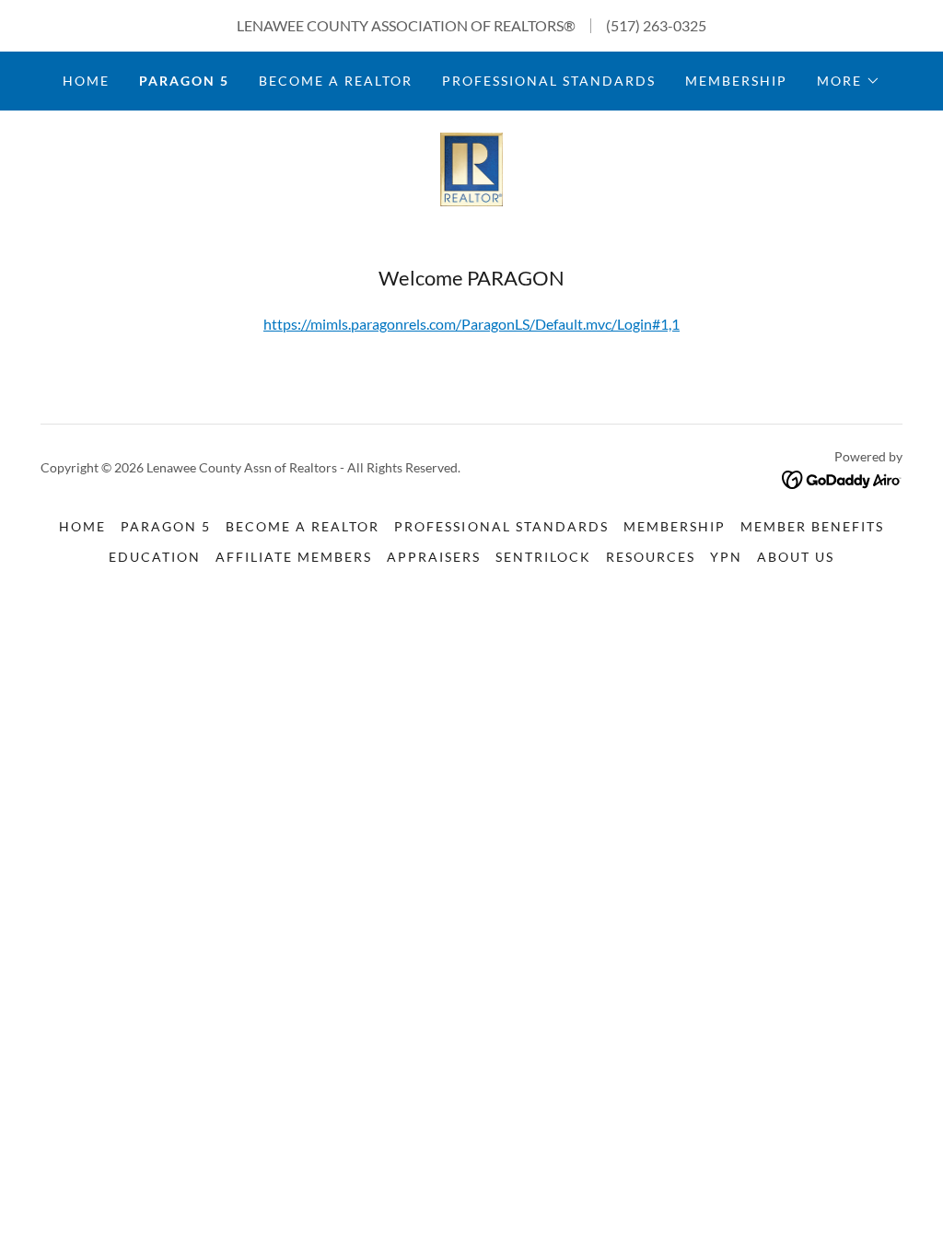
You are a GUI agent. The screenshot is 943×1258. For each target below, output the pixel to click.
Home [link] (86, 80)
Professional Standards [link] (549, 80)
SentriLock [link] (543, 557)
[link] (472, 167)
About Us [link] (795, 557)
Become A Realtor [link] (336, 80)
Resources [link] (650, 557)
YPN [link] (726, 557)
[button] (848, 81)
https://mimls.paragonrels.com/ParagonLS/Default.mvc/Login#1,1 (471, 323)
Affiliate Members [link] (293, 557)
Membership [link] (736, 80)
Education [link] (155, 557)
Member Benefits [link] (812, 526)
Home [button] (82, 526)
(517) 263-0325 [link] (656, 25)
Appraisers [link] (434, 557)
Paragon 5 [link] (184, 80)
